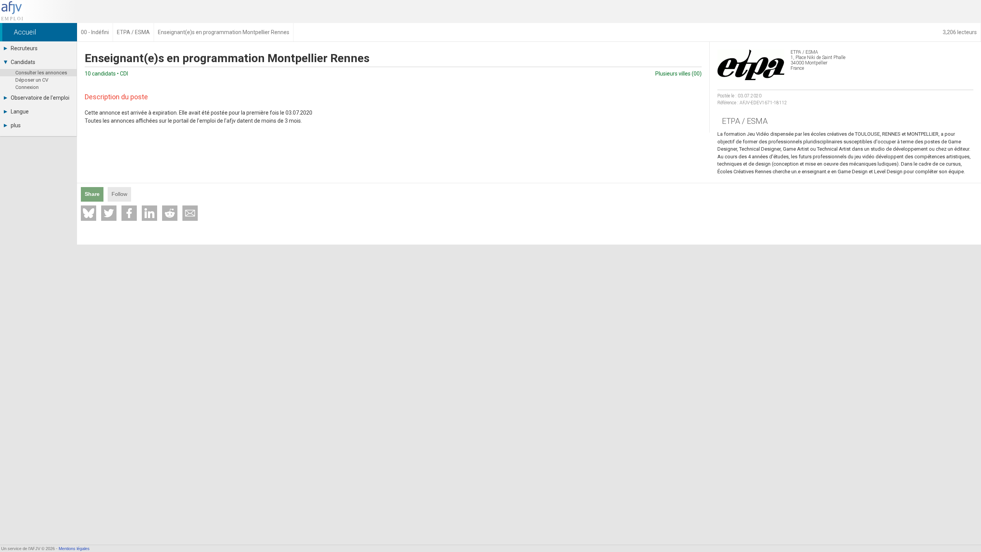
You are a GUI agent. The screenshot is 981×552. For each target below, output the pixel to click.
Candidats (23, 62)
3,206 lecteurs (960, 32)
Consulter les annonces (41, 73)
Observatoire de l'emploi (40, 98)
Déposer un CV (31, 80)
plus (16, 125)
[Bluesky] (88, 213)
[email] (190, 213)
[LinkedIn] (149, 213)
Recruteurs (24, 48)
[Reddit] (169, 213)
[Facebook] (129, 213)
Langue (20, 111)
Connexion (27, 87)
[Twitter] (108, 213)
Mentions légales (74, 548)
